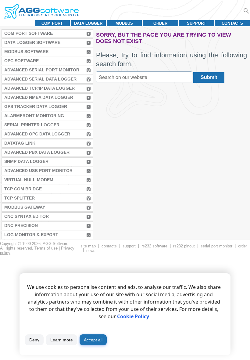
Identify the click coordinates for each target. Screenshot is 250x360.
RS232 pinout (184, 246)
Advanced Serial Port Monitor (41, 69)
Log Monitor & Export (31, 234)
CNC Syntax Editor (26, 216)
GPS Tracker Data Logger (35, 106)
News (90, 250)
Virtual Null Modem (28, 179)
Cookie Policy (133, 316)
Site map (88, 246)
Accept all (93, 339)
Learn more (61, 339)
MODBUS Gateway (24, 207)
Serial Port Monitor (216, 246)
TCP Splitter (19, 198)
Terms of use (46, 248)
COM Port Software (28, 33)
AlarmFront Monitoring (34, 115)
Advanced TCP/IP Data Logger (39, 88)
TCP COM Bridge (23, 188)
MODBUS (124, 23)
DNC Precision (21, 225)
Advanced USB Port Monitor (38, 170)
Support (196, 23)
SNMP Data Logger (26, 161)
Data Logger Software (32, 42)
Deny (34, 339)
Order (160, 23)
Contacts (232, 23)
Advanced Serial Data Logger (40, 79)
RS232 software (154, 246)
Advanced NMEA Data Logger (38, 97)
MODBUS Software (26, 51)
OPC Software (21, 60)
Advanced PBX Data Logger (37, 152)
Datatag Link (19, 143)
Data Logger (88, 23)
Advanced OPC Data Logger (37, 133)
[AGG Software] (41, 11)
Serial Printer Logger (31, 124)
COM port (52, 23)
